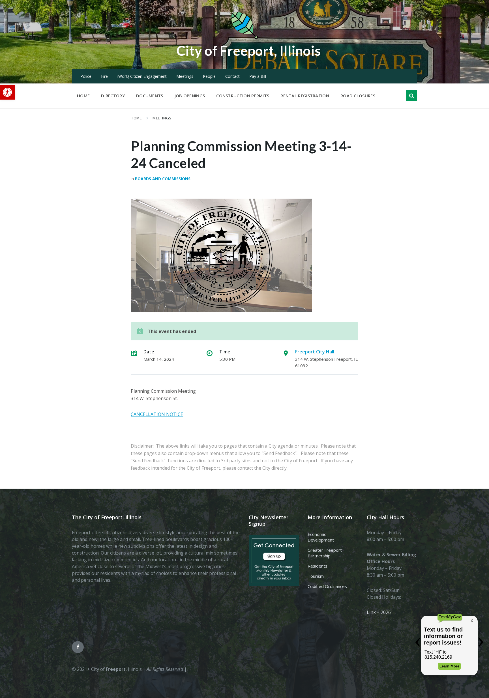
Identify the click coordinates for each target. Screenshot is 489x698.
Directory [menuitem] (113, 95)
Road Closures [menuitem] (357, 95)
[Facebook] (78, 647)
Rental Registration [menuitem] (304, 95)
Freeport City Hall (314, 352)
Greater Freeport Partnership (325, 553)
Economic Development (321, 537)
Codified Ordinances (327, 586)
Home (136, 118)
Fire (104, 76)
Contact (232, 76)
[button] (7, 92)
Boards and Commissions (162, 178)
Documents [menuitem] (149, 95)
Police (85, 76)
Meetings (184, 76)
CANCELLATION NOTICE (157, 414)
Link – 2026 (379, 612)
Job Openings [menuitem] (190, 95)
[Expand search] (411, 95)
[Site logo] (244, 38)
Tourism (316, 576)
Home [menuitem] (83, 95)
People (209, 76)
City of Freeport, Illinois (249, 50)
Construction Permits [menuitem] (242, 95)
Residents (317, 566)
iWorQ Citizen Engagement (142, 76)
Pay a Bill (257, 76)
